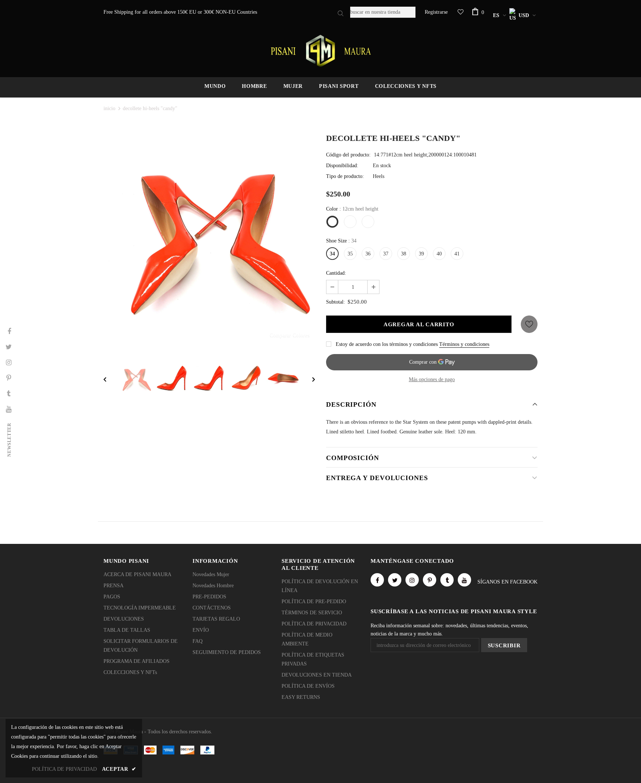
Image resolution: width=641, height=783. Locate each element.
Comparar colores (289, 335)
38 (403, 254)
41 (457, 254)
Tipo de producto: (345, 176)
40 (439, 254)
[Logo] (320, 51)
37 (385, 254)
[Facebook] (377, 580)
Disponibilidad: (342, 165)
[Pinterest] (429, 580)
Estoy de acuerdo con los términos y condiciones (387, 344)
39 (421, 254)
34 (332, 254)
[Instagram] (412, 580)
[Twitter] (394, 580)
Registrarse (436, 12)
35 (350, 254)
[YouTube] (464, 580)
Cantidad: (336, 273)
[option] (209, 240)
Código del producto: (348, 155)
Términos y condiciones (464, 344)
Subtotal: (335, 302)
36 (368, 254)
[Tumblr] (447, 580)
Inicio (109, 108)
